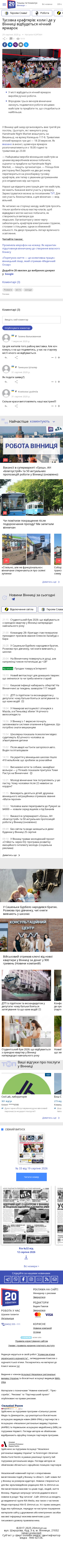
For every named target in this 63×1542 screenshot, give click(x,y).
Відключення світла (21, 609)
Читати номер (31, 1176)
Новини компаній (42, 1328)
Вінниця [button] (21, 5)
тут (18, 1366)
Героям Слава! (18, 13)
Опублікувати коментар (17, 328)
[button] (4, 4)
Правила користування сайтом (31, 1341)
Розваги (8, 289)
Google (9, 274)
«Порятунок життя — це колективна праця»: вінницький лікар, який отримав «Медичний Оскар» (28, 261)
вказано (7, 144)
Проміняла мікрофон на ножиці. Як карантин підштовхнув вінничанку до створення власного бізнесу (31, 248)
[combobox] (41, 421)
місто (18, 289)
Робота (44, 13)
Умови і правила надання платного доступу (31, 1345)
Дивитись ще (51, 582)
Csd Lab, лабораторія (14, 1096)
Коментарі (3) (11, 282)
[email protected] (31, 1532)
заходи (28, 289)
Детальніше (7, 1318)
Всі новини (47, 4)
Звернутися (39, 1297)
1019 (20, 38)
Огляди (37, 1332)
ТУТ (52, 193)
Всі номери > (31, 1266)
